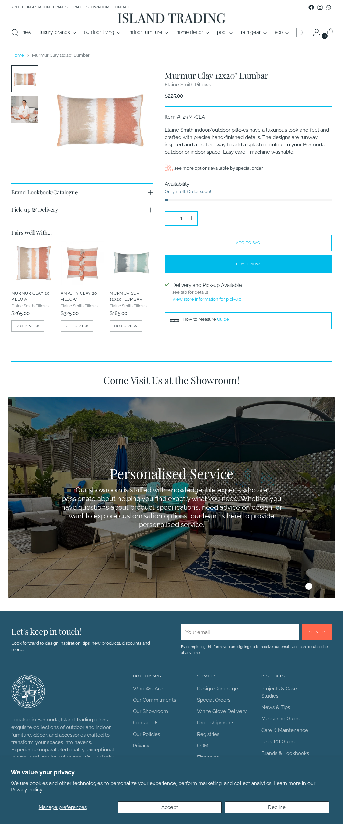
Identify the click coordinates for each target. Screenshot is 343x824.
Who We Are (148, 688)
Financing (208, 757)
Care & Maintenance (284, 730)
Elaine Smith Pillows (188, 84)
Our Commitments (154, 700)
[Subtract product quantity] (171, 218)
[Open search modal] (15, 32)
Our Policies (146, 734)
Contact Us (145, 722)
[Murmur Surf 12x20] (131, 263)
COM (202, 745)
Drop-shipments (215, 722)
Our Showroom (150, 711)
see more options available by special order (218, 168)
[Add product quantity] (191, 218)
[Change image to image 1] (24, 78)
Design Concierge (217, 688)
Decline (277, 807)
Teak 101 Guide (278, 741)
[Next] (302, 32)
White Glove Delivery (222, 711)
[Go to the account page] (314, 32)
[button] (279, 586)
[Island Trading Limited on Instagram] (320, 7)
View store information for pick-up (206, 299)
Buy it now (248, 264)
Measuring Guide (280, 718)
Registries (208, 734)
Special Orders (213, 700)
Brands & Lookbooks (285, 753)
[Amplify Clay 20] (83, 263)
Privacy (141, 745)
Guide (223, 319)
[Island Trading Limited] (171, 18)
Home (17, 55)
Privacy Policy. (27, 790)
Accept (169, 807)
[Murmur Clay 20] (33, 263)
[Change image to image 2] (24, 109)
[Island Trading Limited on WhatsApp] (329, 7)
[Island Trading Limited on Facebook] (311, 7)
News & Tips (275, 707)
